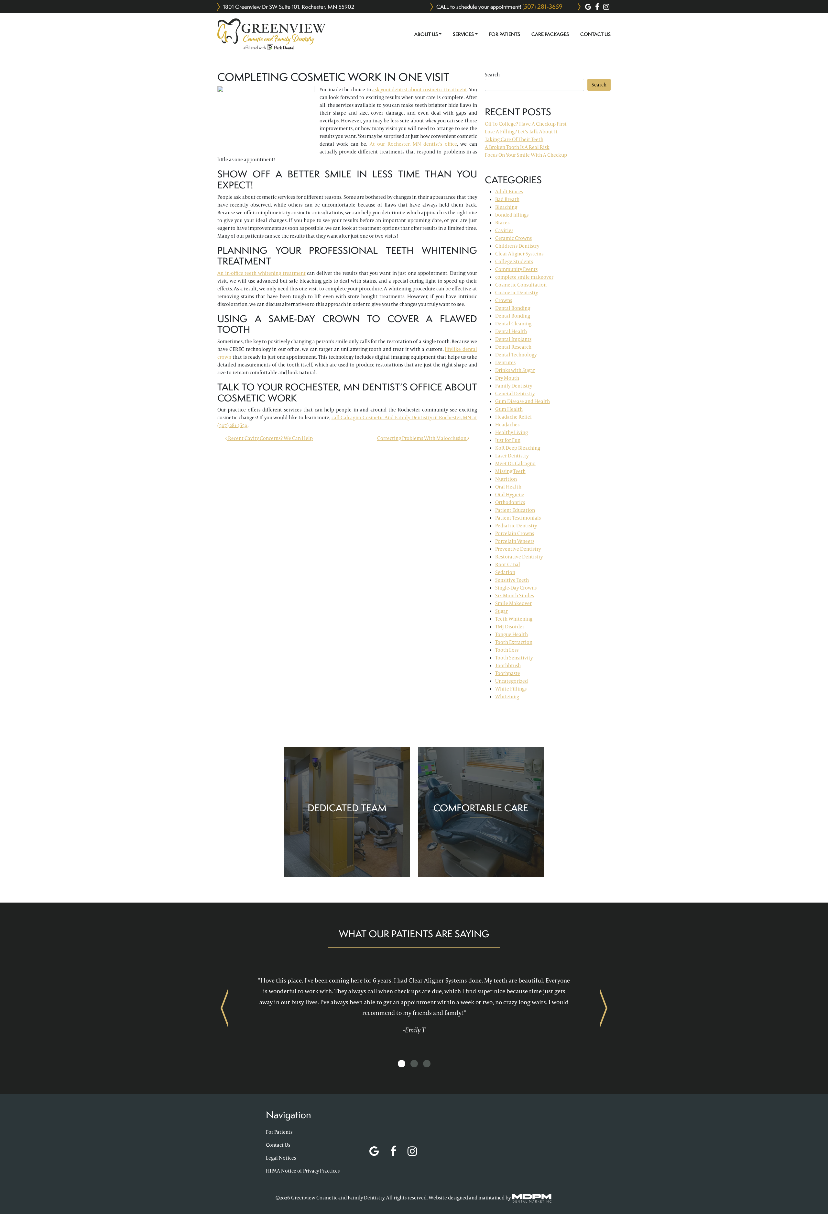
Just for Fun (507, 440)
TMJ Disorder (509, 626)
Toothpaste (507, 673)
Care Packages (550, 34)
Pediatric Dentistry (516, 525)
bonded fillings (511, 214)
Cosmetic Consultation (521, 284)
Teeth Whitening (513, 618)
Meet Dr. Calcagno (515, 463)
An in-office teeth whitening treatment (261, 273)
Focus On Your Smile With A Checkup (526, 155)
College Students (514, 261)
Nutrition (506, 479)
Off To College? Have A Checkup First (526, 123)
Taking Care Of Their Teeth (514, 139)
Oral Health (508, 486)
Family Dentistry (513, 385)
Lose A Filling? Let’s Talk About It (521, 131)
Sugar (501, 611)
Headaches (507, 424)
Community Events (516, 269)
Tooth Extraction (513, 642)
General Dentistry (515, 393)
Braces (502, 222)
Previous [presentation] (224, 1008)
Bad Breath (507, 199)
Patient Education (515, 510)
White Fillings (511, 688)
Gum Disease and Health (522, 401)
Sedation (505, 572)
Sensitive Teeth (512, 580)
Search (492, 74)
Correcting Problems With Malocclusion (422, 438)
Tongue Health (511, 634)
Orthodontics (510, 502)
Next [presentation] (603, 1008)
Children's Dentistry (517, 245)
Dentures (505, 362)
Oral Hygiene (509, 494)
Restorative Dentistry (519, 556)
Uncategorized (511, 681)
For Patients (504, 34)
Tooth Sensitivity (514, 657)
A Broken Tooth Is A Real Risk (517, 147)
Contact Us (595, 34)
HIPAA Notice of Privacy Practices (303, 1170)
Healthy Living (511, 432)
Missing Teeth (510, 471)
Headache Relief (513, 416)
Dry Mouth (507, 378)
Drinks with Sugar (515, 370)
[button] (401, 1064)
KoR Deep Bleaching (517, 447)
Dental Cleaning (513, 323)
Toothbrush (508, 665)
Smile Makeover (513, 603)
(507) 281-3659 (542, 6)
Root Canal (507, 564)
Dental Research (513, 346)
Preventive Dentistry (518, 548)
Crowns (503, 300)
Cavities (504, 230)
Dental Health (511, 331)
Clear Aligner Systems (519, 253)
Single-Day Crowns (516, 587)
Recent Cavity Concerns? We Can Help (270, 438)
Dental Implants (513, 339)
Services (463, 34)
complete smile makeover (524, 277)
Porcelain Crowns (514, 533)
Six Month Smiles (514, 595)
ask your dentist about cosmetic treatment (419, 89)
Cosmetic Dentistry (516, 292)
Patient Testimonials (518, 517)
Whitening (507, 696)
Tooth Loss (506, 649)
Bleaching (506, 207)
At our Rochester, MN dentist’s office (413, 144)
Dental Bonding (512, 308)
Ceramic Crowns (513, 238)
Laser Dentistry (511, 455)
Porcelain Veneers (514, 541)
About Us (426, 34)
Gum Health (509, 409)
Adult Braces (509, 191)
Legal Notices (281, 1157)
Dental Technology (516, 354)
